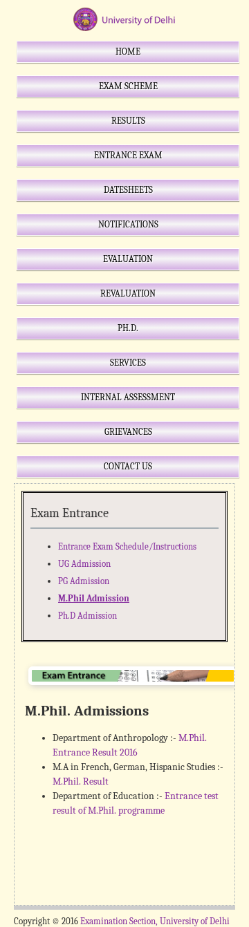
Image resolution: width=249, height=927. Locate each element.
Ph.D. (128, 328)
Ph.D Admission (87, 615)
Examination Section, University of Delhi (155, 921)
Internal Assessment (128, 397)
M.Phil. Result (81, 781)
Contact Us (128, 466)
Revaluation (128, 293)
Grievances (128, 432)
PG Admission (83, 581)
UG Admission (84, 564)
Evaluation (128, 259)
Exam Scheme (128, 86)
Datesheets (128, 190)
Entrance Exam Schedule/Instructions (127, 546)
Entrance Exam (128, 155)
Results (128, 120)
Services (128, 362)
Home (128, 51)
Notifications (128, 224)
